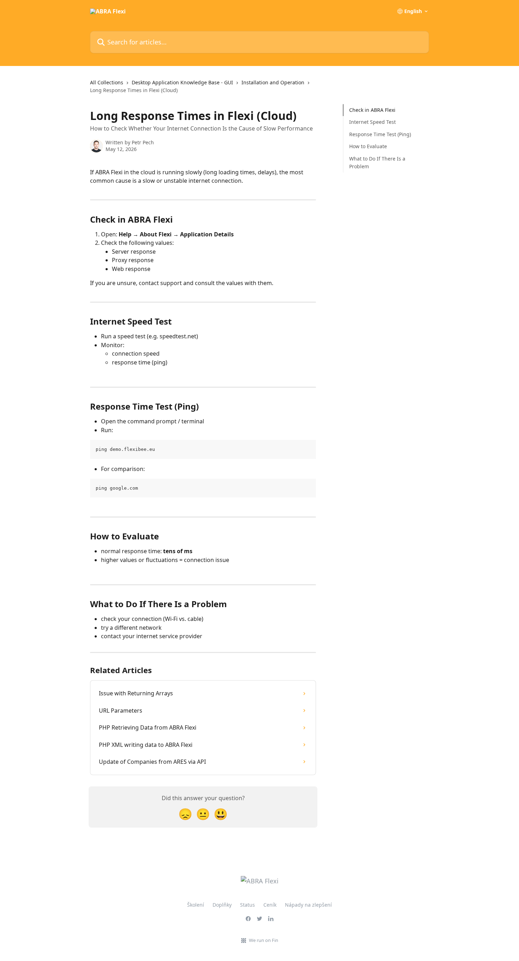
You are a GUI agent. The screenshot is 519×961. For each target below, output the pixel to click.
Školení (195, 904)
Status (247, 904)
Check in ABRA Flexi (372, 110)
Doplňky (222, 904)
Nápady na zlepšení (308, 904)
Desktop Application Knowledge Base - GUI (182, 82)
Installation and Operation (272, 82)
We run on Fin (263, 940)
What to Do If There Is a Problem (377, 162)
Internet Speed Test (372, 122)
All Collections (106, 82)
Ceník (269, 904)
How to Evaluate (368, 146)
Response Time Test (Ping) (380, 134)
